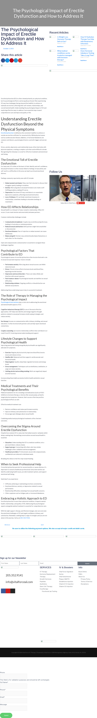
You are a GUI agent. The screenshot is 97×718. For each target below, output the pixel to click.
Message (3, 704)
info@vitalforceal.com (19, 582)
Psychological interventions (10, 302)
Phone (2, 672)
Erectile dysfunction (7, 133)
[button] (3, 60)
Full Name (4, 682)
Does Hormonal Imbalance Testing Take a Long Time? (87, 53)
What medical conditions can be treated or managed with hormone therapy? (64, 55)
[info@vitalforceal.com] (3, 582)
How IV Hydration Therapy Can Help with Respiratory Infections (87, 40)
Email (2, 697)
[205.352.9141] (3, 575)
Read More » (60, 46)
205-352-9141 (25, 518)
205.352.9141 (14, 575)
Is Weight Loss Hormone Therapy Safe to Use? (64, 39)
